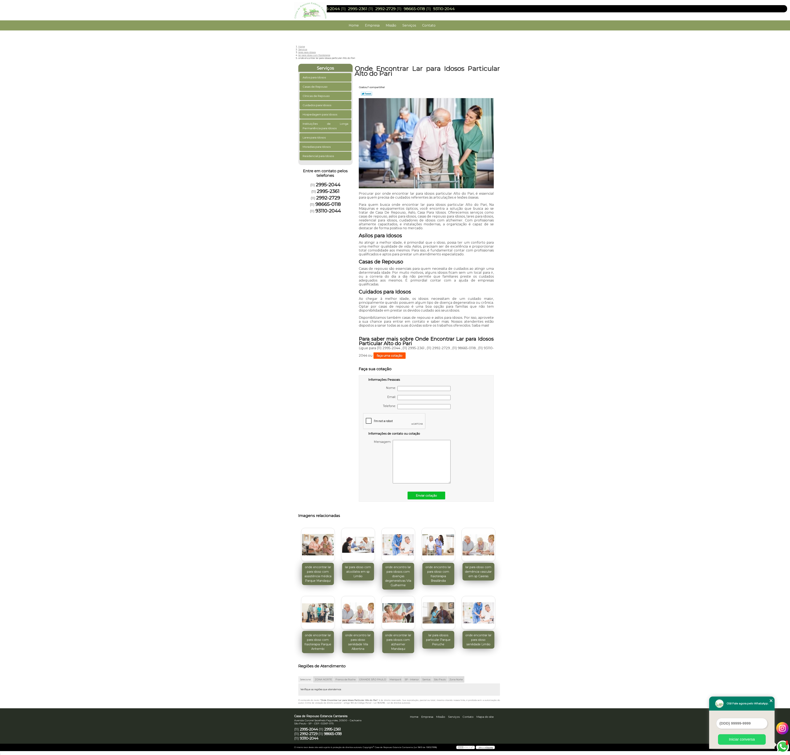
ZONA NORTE (323, 679)
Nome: (391, 388)
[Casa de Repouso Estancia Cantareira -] (318, 8)
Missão (391, 25)
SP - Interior (412, 679)
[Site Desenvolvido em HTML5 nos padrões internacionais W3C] (465, 747)
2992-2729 (385, 8)
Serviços (409, 25)
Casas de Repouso (315, 86)
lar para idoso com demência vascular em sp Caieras (478, 571)
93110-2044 (444, 8)
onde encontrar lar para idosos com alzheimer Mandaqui (398, 642)
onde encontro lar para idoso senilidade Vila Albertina (358, 642)
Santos (426, 679)
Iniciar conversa (742, 739)
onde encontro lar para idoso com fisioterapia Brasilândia (438, 574)
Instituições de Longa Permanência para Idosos (326, 126)
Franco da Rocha (346, 679)
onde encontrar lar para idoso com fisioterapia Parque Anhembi (317, 642)
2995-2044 (329, 8)
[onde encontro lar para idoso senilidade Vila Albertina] (358, 613)
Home (354, 25)
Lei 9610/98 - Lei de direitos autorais (392, 702)
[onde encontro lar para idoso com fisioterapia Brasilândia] (438, 545)
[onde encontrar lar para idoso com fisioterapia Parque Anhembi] (318, 613)
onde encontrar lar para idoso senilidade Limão (478, 639)
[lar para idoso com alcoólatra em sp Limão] (358, 545)
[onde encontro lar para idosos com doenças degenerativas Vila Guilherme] (398, 545)
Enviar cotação (426, 495)
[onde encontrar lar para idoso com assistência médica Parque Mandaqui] (318, 545)
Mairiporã (395, 679)
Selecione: (305, 679)
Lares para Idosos (314, 137)
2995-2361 (357, 8)
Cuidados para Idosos (317, 105)
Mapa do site (485, 716)
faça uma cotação (389, 355)
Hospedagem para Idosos (320, 114)
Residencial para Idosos (318, 156)
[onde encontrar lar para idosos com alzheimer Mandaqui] (398, 613)
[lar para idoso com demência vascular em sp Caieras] (478, 545)
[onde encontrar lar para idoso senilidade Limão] (478, 613)
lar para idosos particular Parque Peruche (438, 639)
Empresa (372, 25)
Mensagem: (383, 442)
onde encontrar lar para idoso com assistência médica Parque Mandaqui (317, 574)
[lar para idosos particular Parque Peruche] (438, 613)
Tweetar (366, 94)
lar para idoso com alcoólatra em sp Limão (358, 571)
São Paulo (440, 679)
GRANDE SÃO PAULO (372, 679)
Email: (392, 397)
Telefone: (390, 406)
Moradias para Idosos (317, 146)
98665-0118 (414, 8)
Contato (429, 25)
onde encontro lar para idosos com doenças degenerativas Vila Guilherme (398, 576)
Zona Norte (456, 679)
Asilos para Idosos (314, 77)
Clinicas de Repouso (316, 96)
